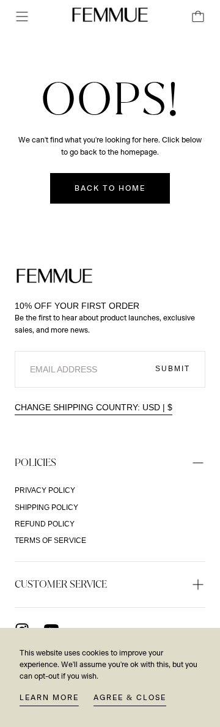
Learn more (49, 697)
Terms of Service (50, 540)
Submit (172, 368)
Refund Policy (45, 524)
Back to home (110, 188)
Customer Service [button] (61, 584)
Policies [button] (35, 462)
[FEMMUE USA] (54, 275)
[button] (22, 16)
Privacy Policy (45, 490)
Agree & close (130, 697)
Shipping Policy (46, 507)
